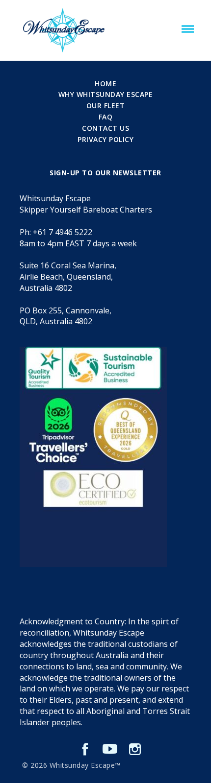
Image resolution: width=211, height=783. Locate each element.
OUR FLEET (105, 105)
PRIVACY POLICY (105, 139)
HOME (105, 83)
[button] (188, 29)
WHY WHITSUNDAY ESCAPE (105, 94)
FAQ (106, 116)
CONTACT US (105, 128)
